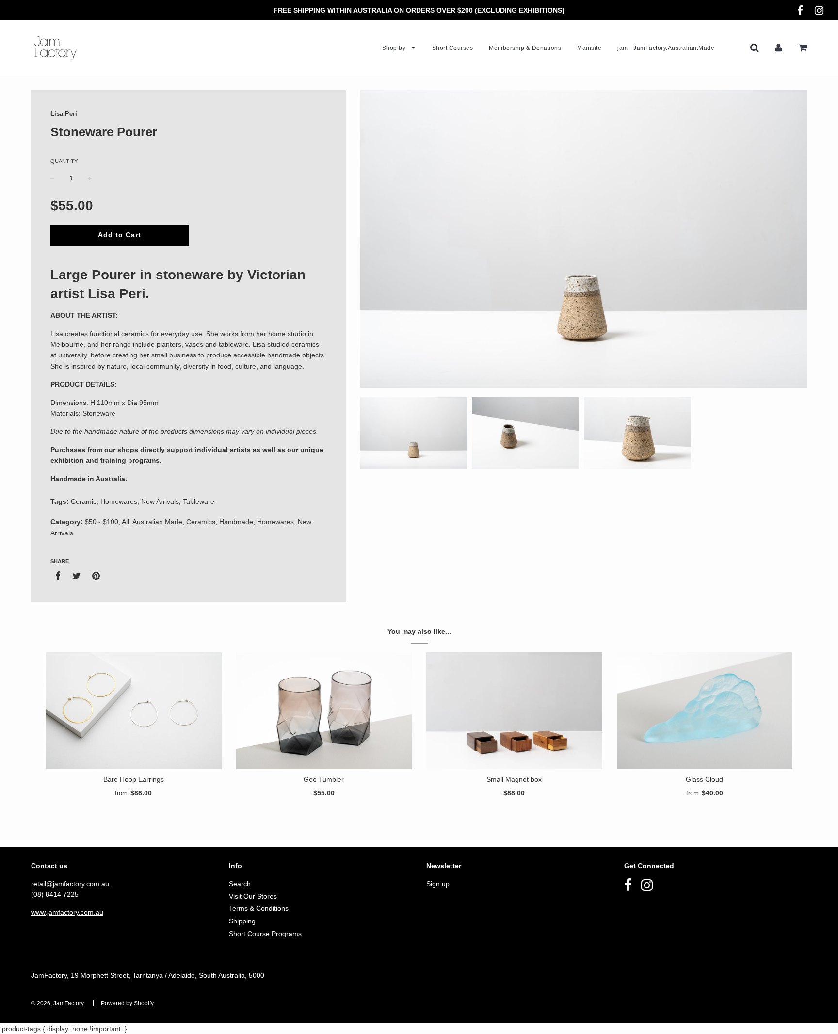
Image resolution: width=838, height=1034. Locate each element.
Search (240, 884)
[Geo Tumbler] (324, 711)
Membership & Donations (525, 48)
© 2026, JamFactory (57, 1003)
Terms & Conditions (259, 908)
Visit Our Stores (253, 896)
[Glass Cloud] (705, 711)
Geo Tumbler (324, 779)
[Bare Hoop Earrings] (134, 711)
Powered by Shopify (127, 1003)
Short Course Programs (265, 933)
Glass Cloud (704, 779)
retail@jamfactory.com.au (70, 884)
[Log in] (778, 47)
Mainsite (589, 48)
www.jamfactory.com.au (67, 912)
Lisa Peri (63, 113)
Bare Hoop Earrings (133, 779)
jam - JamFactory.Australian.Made (665, 48)
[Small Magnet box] (514, 711)
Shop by (394, 48)
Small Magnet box (514, 779)
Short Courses (452, 48)
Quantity (64, 161)
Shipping (242, 921)
